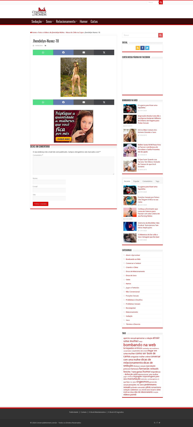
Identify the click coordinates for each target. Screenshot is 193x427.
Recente (127, 181)
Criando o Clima (132, 267)
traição (155, 392)
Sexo (49, 21)
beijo (140, 341)
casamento (127, 351)
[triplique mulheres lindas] (73, 126)
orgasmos (142, 381)
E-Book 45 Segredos (116, 412)
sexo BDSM (142, 390)
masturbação (133, 378)
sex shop (130, 392)
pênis (148, 387)
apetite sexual (129, 338)
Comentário (38, 155)
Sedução (37, 21)
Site (34, 195)
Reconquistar (131, 308)
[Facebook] (142, 48)
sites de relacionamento (143, 392)
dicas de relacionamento (137, 361)
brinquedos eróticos (132, 348)
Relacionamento (65, 21)
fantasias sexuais (148, 368)
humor (147, 371)
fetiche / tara (129, 371)
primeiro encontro (138, 387)
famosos (135, 369)
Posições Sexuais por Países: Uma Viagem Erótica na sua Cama (148, 199)
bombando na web (139, 345)
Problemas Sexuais (133, 304)
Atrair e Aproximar (133, 255)
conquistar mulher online (140, 357)
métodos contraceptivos (149, 379)
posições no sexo (136, 385)
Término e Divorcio (133, 324)
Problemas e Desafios (134, 300)
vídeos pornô (129, 394)
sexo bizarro (151, 390)
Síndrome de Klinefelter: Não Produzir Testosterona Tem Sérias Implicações (149, 225)
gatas (139, 371)
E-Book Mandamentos (97, 412)
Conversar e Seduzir (133, 263)
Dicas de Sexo (131, 275)
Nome (35, 178)
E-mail (35, 186)
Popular (136, 181)
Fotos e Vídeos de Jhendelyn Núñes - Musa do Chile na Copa (60, 32)
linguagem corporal (141, 376)
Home (34, 32)
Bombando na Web (133, 259)
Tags (157, 181)
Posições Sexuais (132, 296)
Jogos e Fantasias (132, 288)
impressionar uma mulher (148, 374)
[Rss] (138, 48)
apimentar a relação (144, 338)
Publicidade (73, 412)
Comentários (147, 181)
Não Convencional (133, 292)
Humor (84, 21)
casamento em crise (139, 351)
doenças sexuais (139, 366)
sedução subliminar (130, 390)
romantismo (156, 387)
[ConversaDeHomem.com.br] (39, 11)
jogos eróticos (128, 376)
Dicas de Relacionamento (135, 271)
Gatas (94, 21)
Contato (84, 412)
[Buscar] (161, 2)
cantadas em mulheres (150, 348)
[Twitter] (147, 48)
